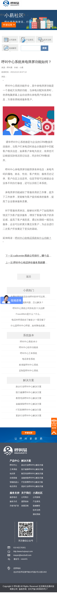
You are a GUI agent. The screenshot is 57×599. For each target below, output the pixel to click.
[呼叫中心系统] (11, 3)
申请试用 (7, 24)
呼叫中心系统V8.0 (28, 341)
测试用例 (36, 514)
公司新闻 (36, 497)
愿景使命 (25, 501)
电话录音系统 (28, 359)
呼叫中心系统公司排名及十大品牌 (29, 308)
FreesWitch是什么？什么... (28, 314)
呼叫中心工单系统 (28, 353)
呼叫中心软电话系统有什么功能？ (33, 238)
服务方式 (13, 501)
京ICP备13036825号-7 (37, 589)
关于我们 (26, 493)
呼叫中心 (5, 15)
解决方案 (21, 15)
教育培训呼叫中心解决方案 (28, 398)
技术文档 (36, 510)
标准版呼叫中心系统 (28, 365)
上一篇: (26, 263)
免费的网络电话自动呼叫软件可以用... (29, 296)
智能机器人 (14, 482)
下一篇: (28, 256)
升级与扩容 (14, 506)
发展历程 (25, 506)
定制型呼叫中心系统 (28, 370)
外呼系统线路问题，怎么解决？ (28, 302)
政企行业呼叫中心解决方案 (28, 386)
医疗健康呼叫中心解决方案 (28, 392)
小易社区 (38, 493)
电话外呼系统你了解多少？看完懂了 (29, 320)
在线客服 (13, 478)
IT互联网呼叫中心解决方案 (28, 409)
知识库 (12, 473)
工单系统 (13, 469)
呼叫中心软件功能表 (28, 347)
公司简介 (25, 497)
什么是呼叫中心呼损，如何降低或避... (29, 325)
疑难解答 (36, 506)
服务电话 (13, 497)
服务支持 (14, 493)
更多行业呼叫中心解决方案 (28, 415)
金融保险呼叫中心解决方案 (28, 404)
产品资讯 (36, 501)
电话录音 (13, 486)
